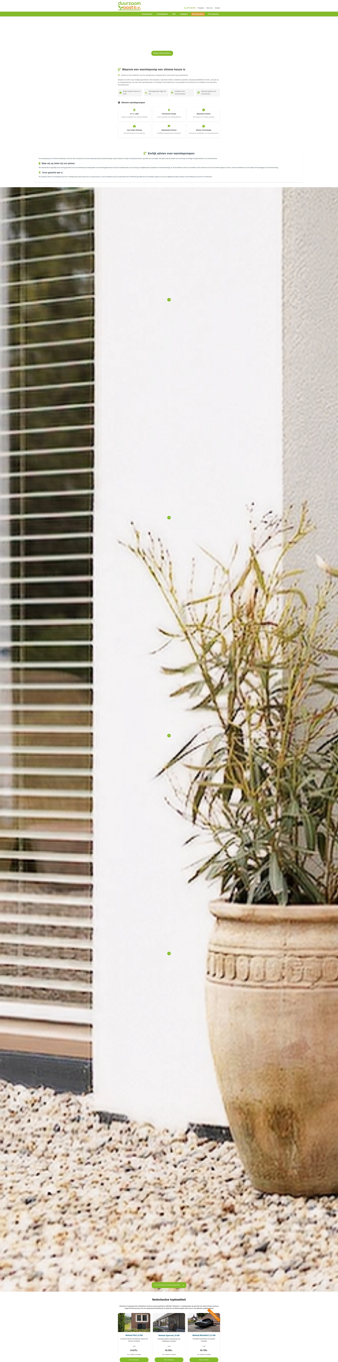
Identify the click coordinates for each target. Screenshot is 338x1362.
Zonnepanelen (147, 14)
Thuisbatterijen (162, 14)
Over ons (209, 8)
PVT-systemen (213, 14)
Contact (217, 8)
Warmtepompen (198, 14)
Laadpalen (184, 14)
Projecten (201, 8)
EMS (174, 14)
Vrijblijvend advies (161, 53)
